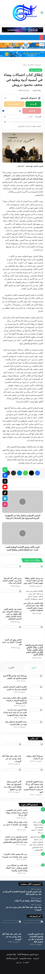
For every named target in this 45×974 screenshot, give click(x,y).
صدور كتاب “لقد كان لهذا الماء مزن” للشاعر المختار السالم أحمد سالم (12, 580)
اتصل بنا (26, 962)
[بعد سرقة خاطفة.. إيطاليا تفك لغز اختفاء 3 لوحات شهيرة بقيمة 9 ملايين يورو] (33, 570)
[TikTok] (5, 492)
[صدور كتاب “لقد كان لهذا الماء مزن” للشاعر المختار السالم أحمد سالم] (12, 570)
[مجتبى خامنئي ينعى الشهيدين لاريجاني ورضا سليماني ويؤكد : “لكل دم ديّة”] (36, 813)
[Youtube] (5, 487)
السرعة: (38, 116)
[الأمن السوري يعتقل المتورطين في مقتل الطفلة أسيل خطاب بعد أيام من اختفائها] (11, 773)
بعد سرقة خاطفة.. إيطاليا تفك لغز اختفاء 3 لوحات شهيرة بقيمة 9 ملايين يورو (33, 580)
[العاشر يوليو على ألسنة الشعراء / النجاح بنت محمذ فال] (12, 631)
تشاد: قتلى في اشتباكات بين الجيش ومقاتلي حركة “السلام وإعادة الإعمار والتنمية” (16, 868)
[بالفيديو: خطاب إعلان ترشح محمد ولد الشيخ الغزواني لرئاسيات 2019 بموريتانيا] (35, 701)
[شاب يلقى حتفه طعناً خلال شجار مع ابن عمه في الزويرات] (11, 748)
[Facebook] (5, 475)
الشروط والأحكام (12, 958)
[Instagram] (5, 504)
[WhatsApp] (5, 469)
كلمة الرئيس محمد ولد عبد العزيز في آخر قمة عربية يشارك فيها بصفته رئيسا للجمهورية (15, 712)
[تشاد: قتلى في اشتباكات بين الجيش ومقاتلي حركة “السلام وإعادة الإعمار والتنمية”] (36, 868)
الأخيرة (11, 667)
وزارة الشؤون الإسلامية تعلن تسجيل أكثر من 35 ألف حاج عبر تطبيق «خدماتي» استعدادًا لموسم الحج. (33, 786)
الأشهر (33, 667)
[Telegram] (5, 498)
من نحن (19, 962)
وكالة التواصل (36, 90)
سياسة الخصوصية (25, 958)
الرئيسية (38, 65)
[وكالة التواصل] (25, 12)
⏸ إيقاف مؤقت (14, 104)
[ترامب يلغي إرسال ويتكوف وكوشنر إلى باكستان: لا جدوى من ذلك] (36, 827)
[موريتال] (22, 30)
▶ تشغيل (33, 104)
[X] (5, 481)
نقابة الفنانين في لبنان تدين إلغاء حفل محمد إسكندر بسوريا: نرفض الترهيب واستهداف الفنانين (33, 606)
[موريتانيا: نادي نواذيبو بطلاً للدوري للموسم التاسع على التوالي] (35, 679)
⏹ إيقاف (31, 111)
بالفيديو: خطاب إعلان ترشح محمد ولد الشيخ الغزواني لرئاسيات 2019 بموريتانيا (15, 700)
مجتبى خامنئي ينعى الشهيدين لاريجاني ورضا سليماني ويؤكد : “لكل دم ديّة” (16, 812)
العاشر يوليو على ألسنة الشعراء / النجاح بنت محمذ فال (12, 642)
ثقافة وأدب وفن (28, 65)
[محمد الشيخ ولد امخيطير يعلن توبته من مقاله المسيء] (35, 725)
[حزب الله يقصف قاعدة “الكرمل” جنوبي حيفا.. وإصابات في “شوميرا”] (36, 857)
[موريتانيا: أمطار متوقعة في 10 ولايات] (33, 748)
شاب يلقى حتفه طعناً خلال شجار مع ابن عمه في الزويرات (11, 758)
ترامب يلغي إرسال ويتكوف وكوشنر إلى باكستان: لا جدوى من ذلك (15, 824)
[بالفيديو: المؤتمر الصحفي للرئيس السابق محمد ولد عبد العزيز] (35, 690)
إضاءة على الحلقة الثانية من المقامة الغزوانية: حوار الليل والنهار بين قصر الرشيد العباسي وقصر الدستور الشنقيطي (12, 614)
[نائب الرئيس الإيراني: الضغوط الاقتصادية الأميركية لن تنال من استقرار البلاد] (33, 925)
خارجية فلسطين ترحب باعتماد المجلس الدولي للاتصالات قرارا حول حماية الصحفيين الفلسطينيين (15, 839)
